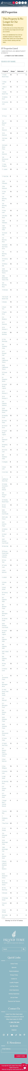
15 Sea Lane (4, 211)
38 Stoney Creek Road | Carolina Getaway (5, 554)
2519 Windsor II (5, 397)
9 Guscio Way (4, 904)
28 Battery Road (5, 445)
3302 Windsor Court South (5, 512)
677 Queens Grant (4, 795)
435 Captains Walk (4, 639)
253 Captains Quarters (4, 403)
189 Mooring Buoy (4, 284)
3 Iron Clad (5, 472)
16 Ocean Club (4, 233)
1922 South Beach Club (5, 297)
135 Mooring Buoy (4, 205)
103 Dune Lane (4, 139)
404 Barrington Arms (4, 613)
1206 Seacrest (4, 187)
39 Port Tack (4, 561)
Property (5, 71)
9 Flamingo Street (5, 899)
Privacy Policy (14, 975)
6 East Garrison (4, 760)
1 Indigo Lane (4, 82)
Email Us (14, 1030)
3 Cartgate (5, 462)
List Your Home (14, 986)
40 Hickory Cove (5, 593)
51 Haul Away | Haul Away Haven (5, 692)
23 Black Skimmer (4, 333)
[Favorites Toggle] (16, 2)
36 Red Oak (5, 546)
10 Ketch (4, 109)
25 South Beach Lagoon (4, 386)
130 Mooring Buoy (4, 198)
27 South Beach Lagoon (4, 432)
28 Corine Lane (4, 450)
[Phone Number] (22, 2)
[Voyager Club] (13, 2)
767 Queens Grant (4, 856)
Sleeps (13, 71)
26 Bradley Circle (5, 416)
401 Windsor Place (4, 606)
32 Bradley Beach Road (5, 501)
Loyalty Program (14, 982)
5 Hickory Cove (4, 669)
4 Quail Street (4, 588)
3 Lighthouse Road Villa (5, 479)
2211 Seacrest (4, 323)
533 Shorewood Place (5, 733)
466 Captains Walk (4, 658)
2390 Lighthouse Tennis (5, 367)
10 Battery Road (5, 98)
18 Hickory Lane (5, 259)
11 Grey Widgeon (4, 165)
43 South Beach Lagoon (4, 632)
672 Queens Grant (4, 788)
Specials (14, 967)
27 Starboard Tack (4, 439)
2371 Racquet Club (4, 353)
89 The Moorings (4, 888)
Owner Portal (14, 963)
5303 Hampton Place (4, 719)
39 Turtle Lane (4, 566)
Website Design (6, 1069)
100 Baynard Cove (4, 123)
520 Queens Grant (4, 712)
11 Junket (4, 169)
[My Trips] (19, 2)
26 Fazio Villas (4, 421)
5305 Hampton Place (4, 726)
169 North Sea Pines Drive (5, 246)
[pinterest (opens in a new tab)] (24, 1035)
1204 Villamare (4, 182)
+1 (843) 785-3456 (14, 1022)
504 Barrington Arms (4, 684)
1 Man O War (4, 87)
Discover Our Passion (14, 1001)
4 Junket (4, 577)
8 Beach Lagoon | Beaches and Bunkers (4, 865)
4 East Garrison (4, 571)
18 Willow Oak (4, 265)
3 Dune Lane (4, 468)
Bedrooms (21, 71)
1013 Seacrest (4, 134)
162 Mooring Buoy (4, 239)
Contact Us (14, 978)
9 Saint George (4, 911)
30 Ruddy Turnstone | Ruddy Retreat (5, 486)
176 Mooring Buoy (4, 253)
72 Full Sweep (4, 829)
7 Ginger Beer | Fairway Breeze (4, 803)
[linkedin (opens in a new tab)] (20, 1035)
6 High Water (3, 777)
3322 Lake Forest (5, 518)
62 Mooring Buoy (5, 782)
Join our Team (14, 997)
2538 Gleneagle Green (4, 410)
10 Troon (4, 116)
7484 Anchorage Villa (5, 849)
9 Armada (4, 893)
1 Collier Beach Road (5, 75)
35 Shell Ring (4, 535)
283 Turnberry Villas (4, 456)
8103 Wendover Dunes (4, 875)
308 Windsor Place (4, 494)
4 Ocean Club (4, 583)
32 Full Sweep (4, 506)
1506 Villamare (4, 221)
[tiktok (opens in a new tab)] (16, 1035)
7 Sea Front (5, 823)
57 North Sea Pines (5, 744)
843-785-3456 (14, 1026)
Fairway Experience (14, 994)
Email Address (6, 1049)
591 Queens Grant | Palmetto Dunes (4, 752)
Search (5, 949)
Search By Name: (8, 61)
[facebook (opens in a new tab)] (8, 1035)
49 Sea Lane (4, 664)
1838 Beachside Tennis (5, 271)
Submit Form (20, 1056)
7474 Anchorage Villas (5, 842)
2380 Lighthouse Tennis (5, 360)
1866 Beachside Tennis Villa (5, 277)
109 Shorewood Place (5, 159)
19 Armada (5, 290)
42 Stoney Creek (4, 619)
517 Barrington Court (4, 705)
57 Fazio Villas (4, 739)
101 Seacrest (4, 129)
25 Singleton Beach (4, 379)
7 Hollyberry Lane (5, 818)
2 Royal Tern (4, 308)
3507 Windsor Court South (5, 541)
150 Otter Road (4, 216)
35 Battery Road (5, 530)
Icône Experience (14, 990)
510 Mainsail (4, 699)
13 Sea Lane (4, 192)
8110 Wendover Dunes (4, 882)
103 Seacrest (4, 153)
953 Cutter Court (5, 916)
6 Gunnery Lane (4, 772)
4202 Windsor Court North (5, 625)
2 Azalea (4, 302)
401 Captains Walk (4, 599)
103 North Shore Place (4, 147)
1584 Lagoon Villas (4, 227)
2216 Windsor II (5, 328)
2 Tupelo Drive (4, 313)
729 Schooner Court (4, 835)
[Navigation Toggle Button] (25, 2)
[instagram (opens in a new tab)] (4, 1035)
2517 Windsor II (5, 392)
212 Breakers (4, 318)
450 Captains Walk (4, 646)
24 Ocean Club (4, 373)
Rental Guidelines (14, 971)
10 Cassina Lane (5, 103)
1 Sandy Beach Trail (5, 93)
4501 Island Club (5, 652)
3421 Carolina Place (4, 524)
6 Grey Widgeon (4, 767)
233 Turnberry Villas (4, 346)
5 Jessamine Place (5, 677)
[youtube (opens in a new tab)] (12, 1035)
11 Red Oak (5, 176)
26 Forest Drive (4, 426)
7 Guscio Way (4, 812)
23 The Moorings (4, 340)
